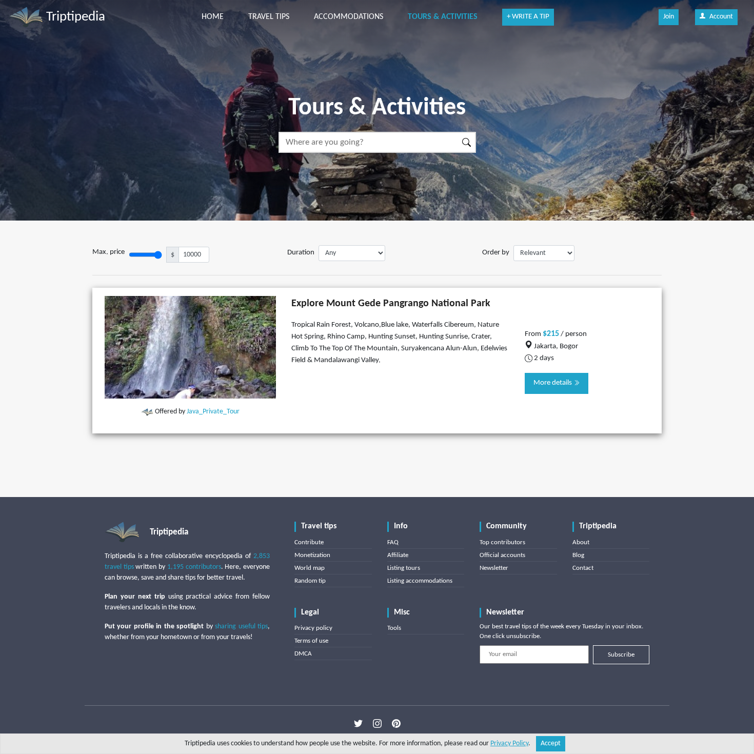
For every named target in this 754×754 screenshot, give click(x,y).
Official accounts (502, 555)
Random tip (310, 581)
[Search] (467, 142)
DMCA (303, 653)
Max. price (108, 252)
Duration (300, 252)
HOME (213, 17)
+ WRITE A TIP (528, 17)
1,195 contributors (194, 567)
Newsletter (494, 568)
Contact (582, 568)
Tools (394, 628)
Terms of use (311, 641)
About (580, 542)
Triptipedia (74, 17)
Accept (551, 743)
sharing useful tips (241, 626)
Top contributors (502, 542)
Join (668, 16)
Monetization (312, 555)
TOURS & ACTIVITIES (443, 17)
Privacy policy (313, 628)
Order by (495, 252)
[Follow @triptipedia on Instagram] (377, 723)
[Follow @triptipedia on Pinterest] (396, 723)
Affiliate (397, 555)
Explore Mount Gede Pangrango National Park (390, 304)
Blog (578, 555)
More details (553, 383)
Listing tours (403, 568)
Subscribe (621, 654)
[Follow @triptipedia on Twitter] (358, 723)
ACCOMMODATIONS (348, 17)
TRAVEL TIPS (268, 17)
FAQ (393, 542)
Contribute (309, 542)
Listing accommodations (419, 581)
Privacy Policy (509, 743)
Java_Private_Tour (213, 411)
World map (309, 568)
